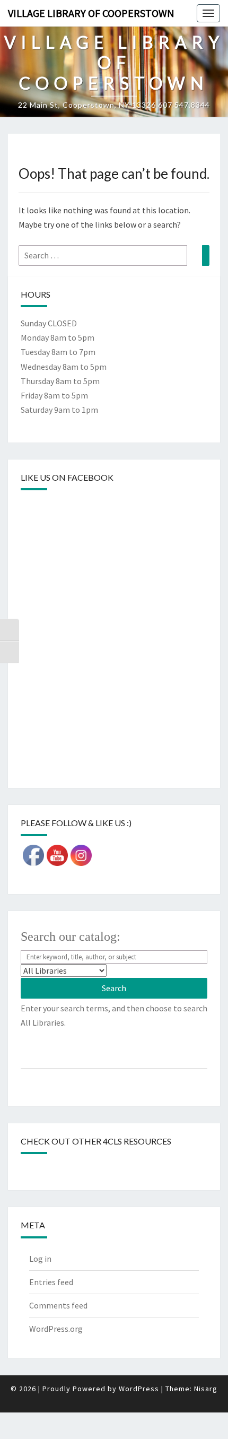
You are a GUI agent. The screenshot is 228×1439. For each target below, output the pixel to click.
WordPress (139, 1388)
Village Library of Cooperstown (91, 13)
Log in (40, 1258)
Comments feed (58, 1305)
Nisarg (205, 1388)
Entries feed (51, 1282)
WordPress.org (56, 1328)
